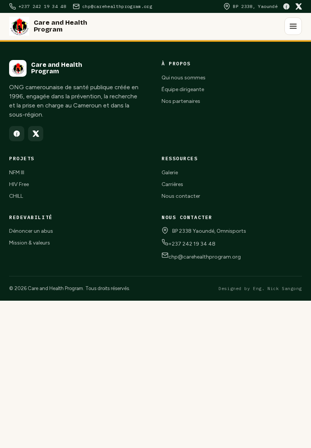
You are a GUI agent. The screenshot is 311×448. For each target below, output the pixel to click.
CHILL (16, 196)
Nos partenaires (181, 101)
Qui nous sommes (184, 77)
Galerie (170, 172)
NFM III (16, 172)
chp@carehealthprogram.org (204, 257)
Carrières (172, 184)
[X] (298, 6)
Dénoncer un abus (31, 231)
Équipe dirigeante (183, 89)
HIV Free (19, 184)
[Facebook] (286, 6)
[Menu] (293, 26)
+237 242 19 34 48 (191, 244)
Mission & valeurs (29, 243)
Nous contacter (181, 196)
